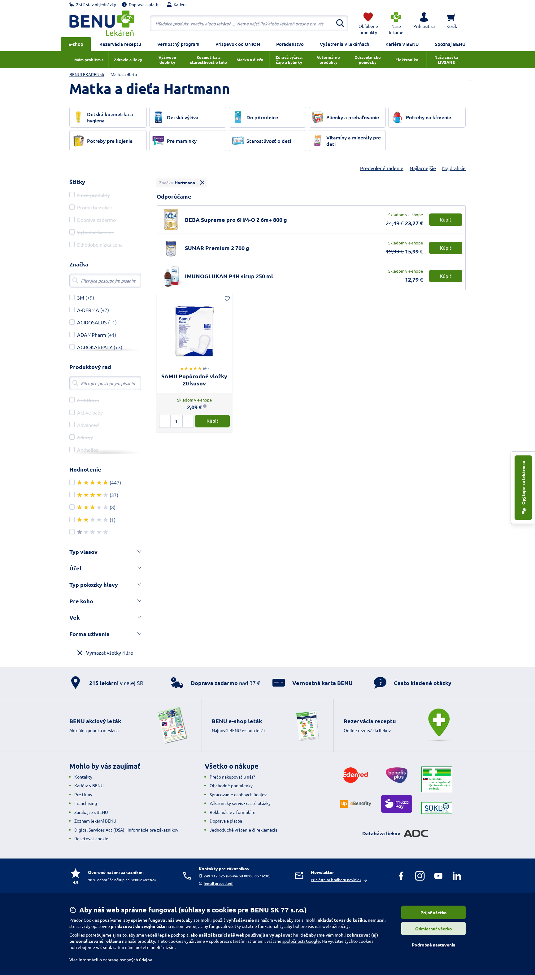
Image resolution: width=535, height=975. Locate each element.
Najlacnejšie (423, 168)
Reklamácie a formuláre (232, 812)
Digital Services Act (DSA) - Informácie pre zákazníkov (126, 829)
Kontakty (83, 777)
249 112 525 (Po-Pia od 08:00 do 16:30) (237, 875)
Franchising (85, 803)
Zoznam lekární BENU (95, 820)
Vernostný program (178, 44)
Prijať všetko (433, 912)
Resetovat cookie (91, 838)
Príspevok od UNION (237, 44)
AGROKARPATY (94, 347)
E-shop (75, 44)
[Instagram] (419, 876)
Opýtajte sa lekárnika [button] (523, 483)
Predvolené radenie (381, 168)
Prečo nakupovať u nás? (232, 777)
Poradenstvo (290, 44)
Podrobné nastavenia (433, 944)
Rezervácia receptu (120, 44)
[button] (424, 23)
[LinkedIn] (457, 876)
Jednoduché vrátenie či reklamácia (243, 829)
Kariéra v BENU (402, 44)
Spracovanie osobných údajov (238, 794)
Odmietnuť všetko (433, 928)
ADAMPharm (91, 335)
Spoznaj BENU (450, 44)
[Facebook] (401, 876)
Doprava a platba (226, 820)
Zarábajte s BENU (91, 812)
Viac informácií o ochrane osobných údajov (110, 959)
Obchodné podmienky (231, 785)
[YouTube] (438, 876)
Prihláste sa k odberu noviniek (336, 879)
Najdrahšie (454, 168)
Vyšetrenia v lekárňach (344, 44)
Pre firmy (83, 794)
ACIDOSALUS (92, 322)
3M (80, 297)
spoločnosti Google (301, 941)
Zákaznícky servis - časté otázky (240, 803)
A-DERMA (88, 310)
